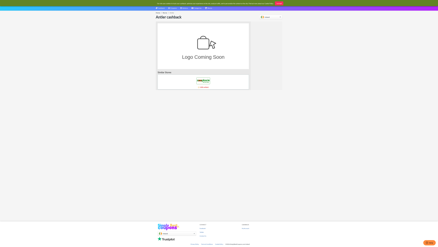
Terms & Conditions (207, 244)
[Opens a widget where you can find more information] (429, 243)
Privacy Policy (195, 244)
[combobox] (196, 9)
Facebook (203, 228)
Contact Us (203, 236)
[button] (270, 17)
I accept (279, 3)
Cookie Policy (219, 244)
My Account (245, 228)
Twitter (202, 232)
